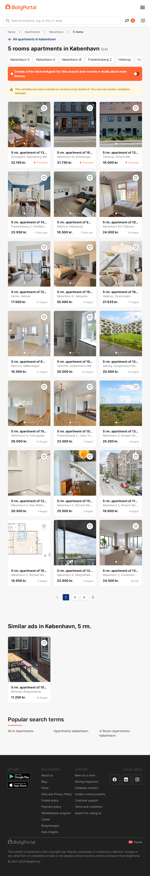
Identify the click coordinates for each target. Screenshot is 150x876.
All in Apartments (20, 731)
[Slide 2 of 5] (27, 144)
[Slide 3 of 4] (122, 492)
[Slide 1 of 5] (24, 144)
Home (11, 31)
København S (19, 59)
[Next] (93, 597)
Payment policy (51, 806)
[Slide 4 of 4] (124, 492)
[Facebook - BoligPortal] (115, 779)
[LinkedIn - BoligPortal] (126, 779)
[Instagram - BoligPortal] (137, 779)
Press (44, 787)
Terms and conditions (88, 806)
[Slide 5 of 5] (34, 144)
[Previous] (57, 597)
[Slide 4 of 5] (31, 144)
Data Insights (49, 832)
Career (45, 819)
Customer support (86, 800)
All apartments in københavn (34, 39)
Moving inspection (86, 781)
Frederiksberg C (100, 59)
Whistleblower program (56, 813)
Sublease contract (86, 787)
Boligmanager (50, 825)
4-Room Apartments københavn (114, 733)
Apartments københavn (71, 731)
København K (45, 59)
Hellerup (125, 59)
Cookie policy (50, 800)
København (56, 31)
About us (47, 775)
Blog (44, 781)
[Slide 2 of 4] (120, 492)
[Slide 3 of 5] (29, 144)
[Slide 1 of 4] (117, 492)
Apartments (32, 31)
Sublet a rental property (90, 794)
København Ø (71, 59)
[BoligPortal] (20, 7)
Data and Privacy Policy (56, 794)
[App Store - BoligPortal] (18, 784)
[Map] (143, 20)
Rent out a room (85, 775)
